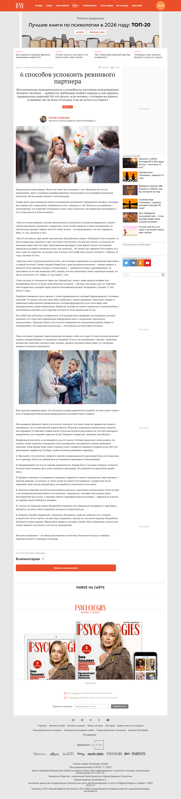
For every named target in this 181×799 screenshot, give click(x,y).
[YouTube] (108, 720)
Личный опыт (90, 5)
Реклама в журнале (76, 725)
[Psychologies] (20, 6)
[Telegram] (82, 720)
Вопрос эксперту (95, 725)
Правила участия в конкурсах (130, 725)
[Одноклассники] (99, 720)
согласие (75, 693)
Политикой (74, 697)
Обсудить (105, 67)
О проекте (42, 725)
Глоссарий (137, 5)
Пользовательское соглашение (47, 730)
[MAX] (73, 720)
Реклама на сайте (57, 725)
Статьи (49, 5)
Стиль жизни (106, 5)
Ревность (67, 106)
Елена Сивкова (59, 117)
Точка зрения (62, 5)
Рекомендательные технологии (111, 730)
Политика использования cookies (79, 730)
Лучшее (38, 5)
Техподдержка (89, 734)
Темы (74, 5)
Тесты (161, 5)
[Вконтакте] (90, 720)
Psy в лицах (122, 5)
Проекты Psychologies (138, 730)
